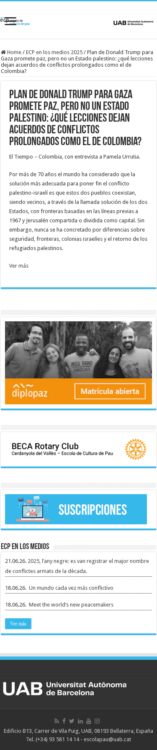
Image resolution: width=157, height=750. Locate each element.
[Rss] (57, 721)
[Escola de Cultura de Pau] (78, 20)
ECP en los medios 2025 (54, 52)
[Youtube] (88, 721)
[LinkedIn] (80, 721)
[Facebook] (64, 721)
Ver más (18, 266)
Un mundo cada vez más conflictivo (71, 588)
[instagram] (97, 721)
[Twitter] (71, 721)
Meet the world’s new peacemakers (71, 605)
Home (13, 52)
